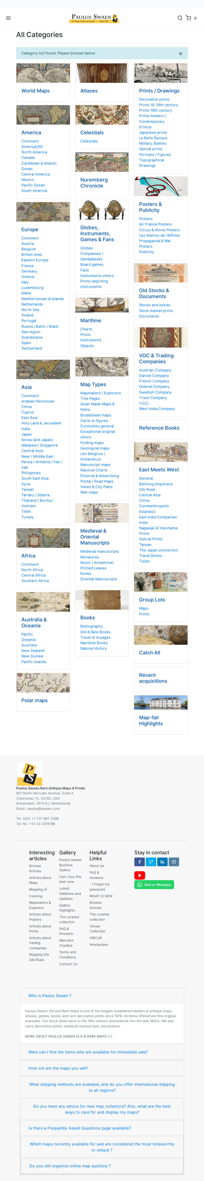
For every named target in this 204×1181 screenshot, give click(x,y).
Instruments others (97, 275)
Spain (26, 343)
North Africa (32, 570)
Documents (149, 316)
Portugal (28, 320)
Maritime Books (94, 643)
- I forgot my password (100, 886)
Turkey (27, 517)
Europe (29, 229)
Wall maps (89, 492)
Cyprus (27, 412)
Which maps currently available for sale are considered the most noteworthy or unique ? (102, 1146)
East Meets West (159, 470)
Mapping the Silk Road (39, 957)
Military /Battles (152, 143)
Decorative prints (154, 99)
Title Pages (90, 398)
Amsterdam (99, 945)
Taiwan (27, 489)
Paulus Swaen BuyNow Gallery (70, 865)
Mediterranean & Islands (42, 299)
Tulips (144, 561)
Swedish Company (155, 392)
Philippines (31, 473)
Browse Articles (35, 868)
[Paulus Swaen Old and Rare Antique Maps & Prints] (94, 18)
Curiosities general (97, 426)
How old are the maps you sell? (58, 1068)
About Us (97, 866)
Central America (35, 174)
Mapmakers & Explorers (40, 905)
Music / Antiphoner (97, 562)
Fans (84, 270)
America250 (32, 146)
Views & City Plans (96, 487)
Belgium (28, 249)
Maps (144, 608)
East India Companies (158, 517)
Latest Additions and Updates (70, 893)
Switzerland (31, 348)
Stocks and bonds (154, 305)
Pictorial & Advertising (99, 476)
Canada (28, 157)
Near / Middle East (37, 456)
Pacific (27, 634)
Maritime (90, 320)
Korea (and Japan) (37, 440)
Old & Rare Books (95, 632)
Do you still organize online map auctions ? (70, 1165)
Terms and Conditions (67, 954)
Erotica (145, 127)
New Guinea (32, 656)
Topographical (151, 160)
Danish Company (154, 375)
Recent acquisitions (153, 678)
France (27, 266)
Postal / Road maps (96, 481)
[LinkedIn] (162, 862)
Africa (28, 556)
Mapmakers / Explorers (100, 393)
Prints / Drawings (159, 91)
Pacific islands (33, 662)
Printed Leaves (93, 568)
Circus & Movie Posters (159, 230)
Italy (25, 282)
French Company (154, 381)
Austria (27, 243)
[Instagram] (174, 862)
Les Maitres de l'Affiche (159, 235)
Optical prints (150, 149)
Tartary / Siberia (35, 495)
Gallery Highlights (67, 907)
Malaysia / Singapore (39, 445)
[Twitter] (151, 862)
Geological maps (94, 448)
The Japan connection (158, 550)
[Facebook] (139, 862)
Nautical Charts (93, 470)
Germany (29, 271)
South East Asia (35, 478)
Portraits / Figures (155, 154)
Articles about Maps (40, 880)
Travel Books (150, 555)
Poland (27, 315)
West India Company (157, 409)
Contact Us (68, 964)
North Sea (30, 310)
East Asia (29, 417)
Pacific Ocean (33, 185)
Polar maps (34, 700)
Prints (85, 334)
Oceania (28, 639)
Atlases (89, 91)
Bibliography (91, 626)
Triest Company (153, 398)
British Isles (31, 254)
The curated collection (69, 919)
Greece (27, 276)
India (25, 429)
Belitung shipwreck (156, 484)
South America (34, 190)
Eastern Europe (35, 260)
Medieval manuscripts (99, 551)
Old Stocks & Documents (154, 293)
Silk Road (147, 489)
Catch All (149, 653)
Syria (25, 484)
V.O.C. (144, 403)
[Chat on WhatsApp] (154, 884)
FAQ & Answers (66, 931)
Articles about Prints (40, 928)
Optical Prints (150, 539)
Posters (146, 219)
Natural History (93, 648)
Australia (29, 645)
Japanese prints (153, 132)
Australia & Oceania (34, 623)
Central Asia (32, 451)
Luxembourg (32, 287)
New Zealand (32, 650)
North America (34, 152)
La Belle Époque (153, 138)
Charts (86, 329)
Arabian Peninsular (37, 401)
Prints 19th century (155, 110)
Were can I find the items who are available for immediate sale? (88, 1051)
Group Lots (152, 600)
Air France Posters (155, 224)
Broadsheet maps (95, 415)
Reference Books (159, 428)
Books (85, 573)
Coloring (35, 896)
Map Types (93, 384)
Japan (26, 434)
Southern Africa (35, 581)
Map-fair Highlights (151, 721)
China (26, 407)
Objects (87, 346)
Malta (26, 293)
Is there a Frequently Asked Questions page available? (80, 1128)
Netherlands (32, 304)
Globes (86, 248)
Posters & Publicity (150, 207)
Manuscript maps (95, 464)
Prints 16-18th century (158, 105)
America (31, 133)
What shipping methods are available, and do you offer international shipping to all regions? (102, 1087)
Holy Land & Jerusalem (41, 423)
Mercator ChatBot (66, 942)
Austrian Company (155, 370)
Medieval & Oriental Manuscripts (95, 537)
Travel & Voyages (95, 637)
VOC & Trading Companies (156, 358)
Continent (30, 141)
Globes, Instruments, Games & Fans (97, 233)
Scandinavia (31, 337)
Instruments (91, 340)
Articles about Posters (40, 916)
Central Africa (33, 575)
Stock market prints (156, 311)
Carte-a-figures (94, 420)
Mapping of (38, 889)
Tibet (26, 511)
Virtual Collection (97, 928)
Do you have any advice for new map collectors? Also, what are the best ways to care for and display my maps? (102, 1109)
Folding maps (92, 443)
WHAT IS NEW (101, 896)
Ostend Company (154, 386)
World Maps (35, 91)
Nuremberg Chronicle (94, 183)
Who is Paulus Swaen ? (49, 995)
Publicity (146, 252)
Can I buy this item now (70, 879)
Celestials (92, 133)
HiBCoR (96, 938)
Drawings (147, 165)
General (146, 478)
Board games (91, 264)
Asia (26, 387)
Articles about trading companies (40, 943)
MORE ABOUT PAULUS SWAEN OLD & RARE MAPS (65, 1036)
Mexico (27, 180)
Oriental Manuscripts (98, 579)
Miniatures (89, 557)
